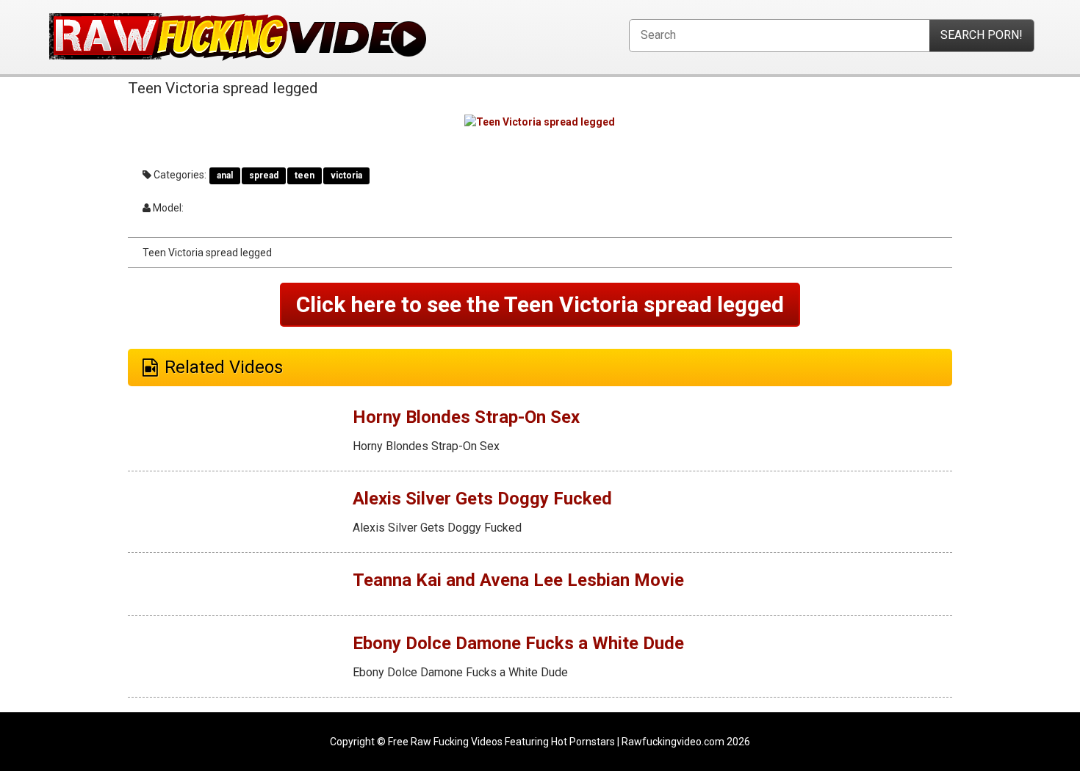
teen (304, 175)
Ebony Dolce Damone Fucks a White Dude (518, 643)
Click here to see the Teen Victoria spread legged (540, 304)
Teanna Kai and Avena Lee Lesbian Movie (518, 580)
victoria (346, 175)
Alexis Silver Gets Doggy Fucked (482, 498)
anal (225, 175)
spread (263, 175)
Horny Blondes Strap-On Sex (466, 417)
